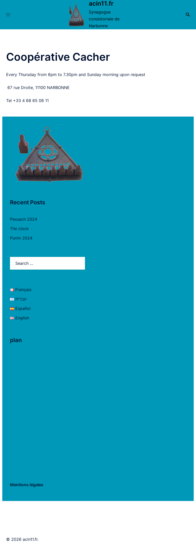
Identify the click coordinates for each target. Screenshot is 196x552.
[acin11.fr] (76, 14)
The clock (19, 228)
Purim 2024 (21, 238)
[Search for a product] (188, 14)
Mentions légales (26, 484)
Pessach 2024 (23, 219)
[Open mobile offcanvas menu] (8, 14)
